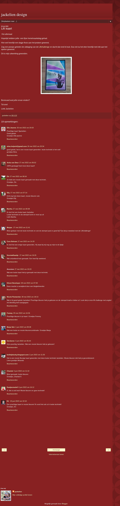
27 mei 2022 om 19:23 (23, 269)
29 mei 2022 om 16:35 (21, 313)
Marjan (10, 227)
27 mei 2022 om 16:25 (28, 255)
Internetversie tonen (56, 454)
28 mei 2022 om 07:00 (29, 283)
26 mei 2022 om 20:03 (25, 128)
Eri (8, 401)
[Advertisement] (56, 6)
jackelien (18, 492)
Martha (9, 209)
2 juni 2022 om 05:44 (23, 341)
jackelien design (14, 14)
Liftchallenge (44, 47)
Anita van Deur (13, 163)
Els (8, 176)
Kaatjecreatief (12, 387)
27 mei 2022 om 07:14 (18, 193)
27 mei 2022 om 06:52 (27, 163)
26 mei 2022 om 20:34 (35, 146)
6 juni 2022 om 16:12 (26, 387)
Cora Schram (12, 241)
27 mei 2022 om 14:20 (26, 241)
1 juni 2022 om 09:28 (23, 327)
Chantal (10, 371)
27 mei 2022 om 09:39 (21, 209)
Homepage (56, 450)
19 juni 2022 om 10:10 (18, 401)
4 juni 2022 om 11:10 (21, 371)
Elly (8, 193)
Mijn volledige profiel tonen (22, 495)
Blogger (65, 504)
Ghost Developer (13, 283)
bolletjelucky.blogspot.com (18, 355)
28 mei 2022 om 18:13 (30, 297)
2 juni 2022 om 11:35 (37, 355)
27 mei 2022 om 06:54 (18, 176)
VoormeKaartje (13, 255)
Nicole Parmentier (14, 297)
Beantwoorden (12, 139)
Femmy (10, 313)
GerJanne (11, 341)
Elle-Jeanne (11, 128)
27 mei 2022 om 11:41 (21, 227)
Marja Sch (11, 327)
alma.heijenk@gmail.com (17, 146)
